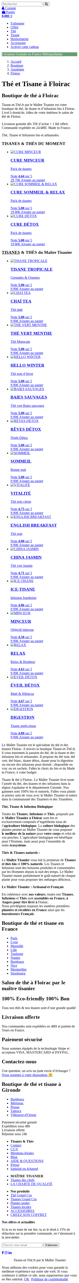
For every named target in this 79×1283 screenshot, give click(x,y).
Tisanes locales (21, 1207)
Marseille (17, 946)
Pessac (15, 1107)
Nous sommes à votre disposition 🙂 (27, 1075)
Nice (14, 965)
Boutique (17, 65)
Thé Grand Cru (21, 1195)
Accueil (16, 61)
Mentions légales (22, 1153)
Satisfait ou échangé (24, 1169)
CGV (14, 1149)
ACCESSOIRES (22, 1211)
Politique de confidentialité (49, 1279)
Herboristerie (20, 39)
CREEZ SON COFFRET (29, 1215)
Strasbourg (18, 973)
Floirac (15, 73)
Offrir (14, 27)
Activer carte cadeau (25, 47)
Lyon (14, 942)
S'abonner (17, 23)
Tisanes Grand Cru (24, 1199)
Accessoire (18, 43)
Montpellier (19, 969)
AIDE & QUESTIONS (27, 1161)
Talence (16, 1111)
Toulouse (17, 954)
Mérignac (17, 1103)
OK (26, 1279)
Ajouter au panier (33, 180)
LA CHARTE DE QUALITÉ (31, 1184)
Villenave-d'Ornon (23, 1115)
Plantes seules (20, 1203)
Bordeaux (17, 961)
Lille (14, 950)
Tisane (15, 35)
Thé (13, 31)
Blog (14, 1157)
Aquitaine (17, 69)
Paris (14, 938)
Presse (15, 1165)
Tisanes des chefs (22, 1180)
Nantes (15, 958)
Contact (16, 1145)
